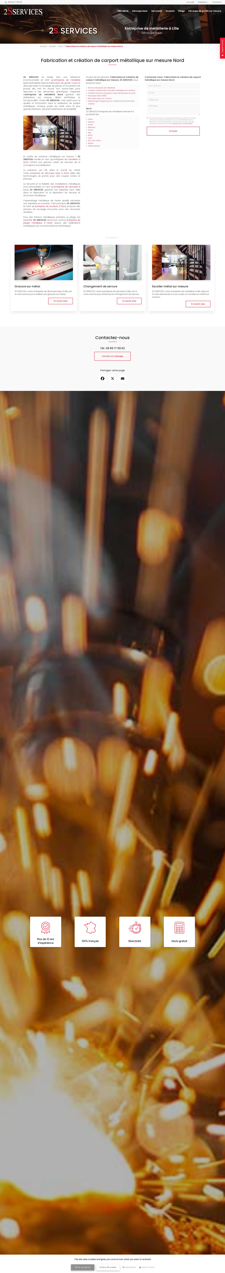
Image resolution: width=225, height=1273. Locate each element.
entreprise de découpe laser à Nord (49, 173)
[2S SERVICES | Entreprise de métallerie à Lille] (23, 11)
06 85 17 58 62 (14, 2)
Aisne (90, 119)
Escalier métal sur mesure (170, 286)
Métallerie (123, 10)
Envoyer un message (112, 356)
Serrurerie (156, 10)
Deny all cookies (108, 1267)
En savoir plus (60, 300)
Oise (90, 138)
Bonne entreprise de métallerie (101, 88)
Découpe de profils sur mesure (204, 10)
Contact (216, 2)
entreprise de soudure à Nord (50, 206)
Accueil (190, 2)
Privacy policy (148, 1267)
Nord (61, 46)
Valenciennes (94, 146)
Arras (90, 124)
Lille (89, 132)
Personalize (130, 1267)
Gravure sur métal (27, 286)
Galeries (202, 2)
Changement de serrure (100, 286)
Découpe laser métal (97, 96)
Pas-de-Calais (94, 140)
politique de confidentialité (182, 124)
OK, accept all (83, 1267)
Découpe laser (140, 10)
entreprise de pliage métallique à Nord (51, 221)
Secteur (52, 46)
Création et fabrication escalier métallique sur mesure (111, 90)
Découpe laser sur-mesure (100, 98)
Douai (90, 130)
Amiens (91, 122)
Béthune (91, 127)
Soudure (170, 10)
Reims (90, 143)
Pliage (181, 10)
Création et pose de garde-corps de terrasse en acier (112, 93)
